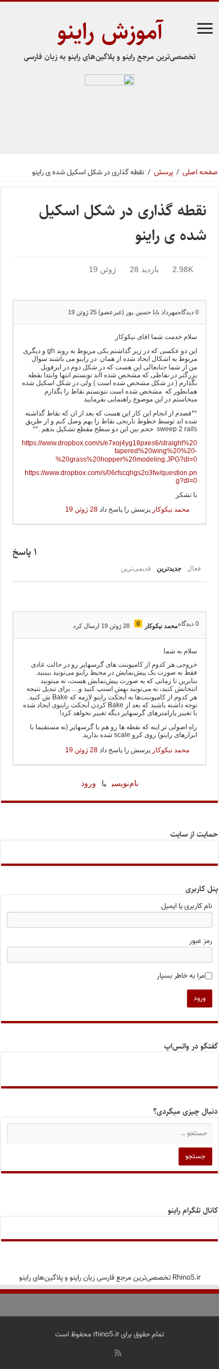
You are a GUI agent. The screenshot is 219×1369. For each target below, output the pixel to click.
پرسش (163, 172)
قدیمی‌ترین (136, 568)
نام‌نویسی (125, 783)
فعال (194, 568)
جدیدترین (169, 568)
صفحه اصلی (200, 172)
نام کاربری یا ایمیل (186, 906)
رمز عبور (200, 941)
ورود (88, 783)
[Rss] (117, 1352)
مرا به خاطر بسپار (181, 976)
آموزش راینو (109, 32)
